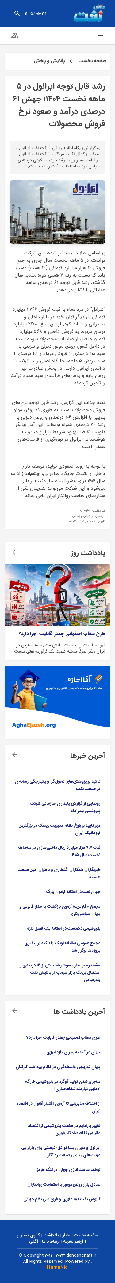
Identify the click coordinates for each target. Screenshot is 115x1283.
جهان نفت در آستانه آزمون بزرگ (73, 892)
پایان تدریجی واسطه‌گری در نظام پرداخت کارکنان (58, 1067)
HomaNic (57, 1267)
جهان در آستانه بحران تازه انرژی (73, 1052)
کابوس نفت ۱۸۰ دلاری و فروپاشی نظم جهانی (61, 1199)
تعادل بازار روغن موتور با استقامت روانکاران (63, 1184)
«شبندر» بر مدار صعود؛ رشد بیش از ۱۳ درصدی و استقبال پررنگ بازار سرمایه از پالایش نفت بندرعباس (59, 973)
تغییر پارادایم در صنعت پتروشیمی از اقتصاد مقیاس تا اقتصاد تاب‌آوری (64, 1129)
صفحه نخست (92, 61)
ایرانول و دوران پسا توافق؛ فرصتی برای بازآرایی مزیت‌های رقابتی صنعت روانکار (60, 1151)
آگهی (33, 1241)
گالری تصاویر (28, 1235)
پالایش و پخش (49, 61)
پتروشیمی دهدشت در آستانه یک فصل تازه (63, 928)
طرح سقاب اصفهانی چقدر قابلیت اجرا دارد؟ (62, 634)
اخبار (66, 1235)
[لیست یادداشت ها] (14, 552)
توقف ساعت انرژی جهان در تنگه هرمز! (68, 1170)
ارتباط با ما (50, 1241)
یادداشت (51, 1235)
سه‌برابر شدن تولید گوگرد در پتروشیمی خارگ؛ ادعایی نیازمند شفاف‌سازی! (62, 1085)
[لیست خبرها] (14, 754)
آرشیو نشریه (73, 1241)
